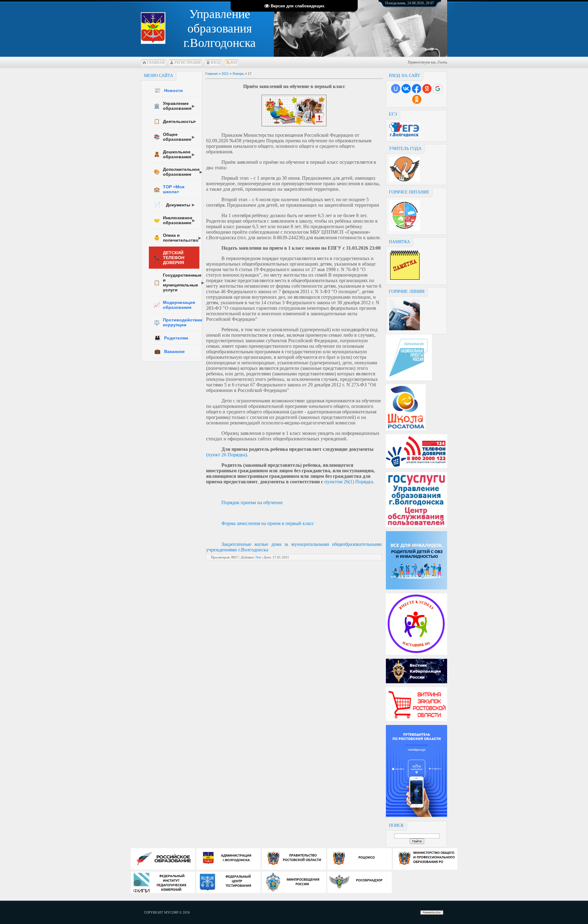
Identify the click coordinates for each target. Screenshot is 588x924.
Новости (168, 90)
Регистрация (188, 62)
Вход (216, 62)
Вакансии (169, 351)
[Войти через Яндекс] (427, 88)
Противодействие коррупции (176, 322)
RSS (234, 62)
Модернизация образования (174, 305)
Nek (258, 557)
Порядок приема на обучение (252, 502)
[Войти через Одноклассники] (416, 99)
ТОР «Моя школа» (169, 189)
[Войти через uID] (395, 88)
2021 (225, 73)
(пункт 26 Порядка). (227, 454)
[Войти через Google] (438, 89)
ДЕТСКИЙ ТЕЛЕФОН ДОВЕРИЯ (169, 257)
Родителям (171, 337)
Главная (155, 62)
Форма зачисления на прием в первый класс (267, 523)
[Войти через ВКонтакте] (406, 88)
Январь (238, 73)
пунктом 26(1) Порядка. (349, 481)
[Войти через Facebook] (416, 88)
